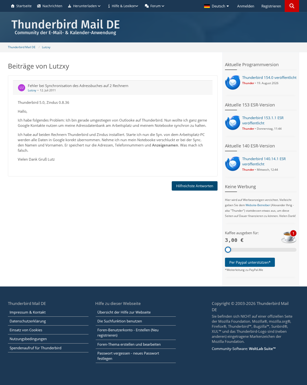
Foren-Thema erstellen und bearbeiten (129, 344)
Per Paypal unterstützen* (250, 262)
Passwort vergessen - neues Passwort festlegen (128, 356)
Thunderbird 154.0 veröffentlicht (269, 77)
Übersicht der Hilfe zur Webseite (124, 312)
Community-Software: (244, 348)
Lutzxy (32, 90)
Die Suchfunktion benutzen (119, 321)
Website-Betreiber (258, 205)
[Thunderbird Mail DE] (153, 27)
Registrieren (271, 6)
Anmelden (245, 6)
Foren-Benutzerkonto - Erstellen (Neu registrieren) (128, 332)
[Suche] (292, 6)
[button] (217, 6)
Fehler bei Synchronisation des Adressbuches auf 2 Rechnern (78, 85)
